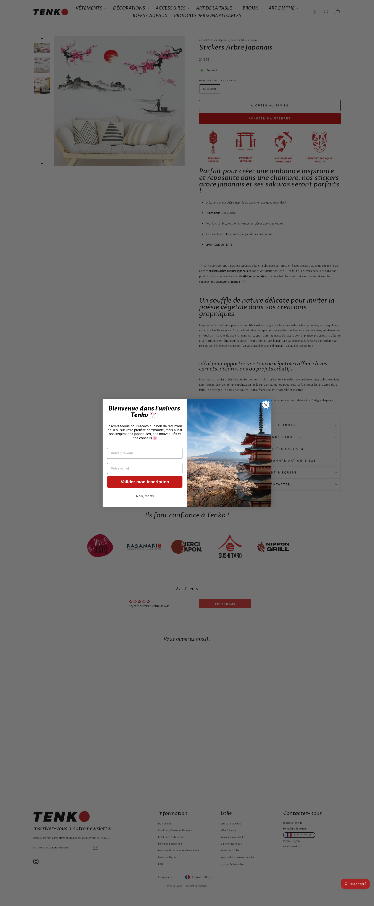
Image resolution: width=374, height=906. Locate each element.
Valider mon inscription (145, 481)
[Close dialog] (266, 405)
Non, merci (145, 496)
